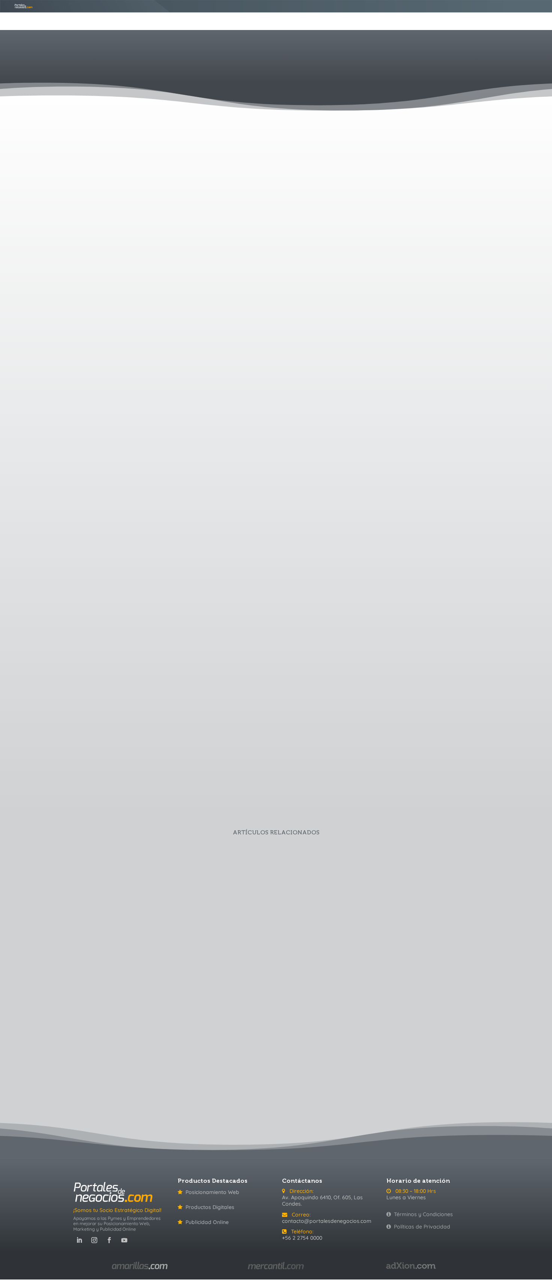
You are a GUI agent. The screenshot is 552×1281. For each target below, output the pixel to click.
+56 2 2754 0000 (302, 1237)
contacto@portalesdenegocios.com (326, 1221)
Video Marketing (452, 1077)
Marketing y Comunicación (266, 375)
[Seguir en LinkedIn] (79, 1240)
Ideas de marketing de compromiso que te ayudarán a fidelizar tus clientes (222, 691)
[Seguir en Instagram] (94, 1240)
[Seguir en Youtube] (124, 1240)
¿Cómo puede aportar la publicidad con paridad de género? (222, 364)
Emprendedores (340, 1077)
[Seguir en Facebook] (109, 1240)
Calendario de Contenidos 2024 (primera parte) (149, 948)
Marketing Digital (371, 1077)
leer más (222, 450)
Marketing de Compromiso (207, 375)
